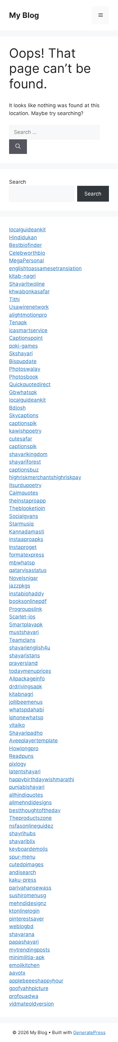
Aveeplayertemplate (33, 740)
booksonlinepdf (28, 601)
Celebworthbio (27, 253)
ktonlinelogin (24, 911)
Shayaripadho (26, 733)
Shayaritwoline (27, 284)
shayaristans (24, 655)
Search (17, 182)
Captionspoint (26, 338)
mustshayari (24, 632)
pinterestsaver (26, 919)
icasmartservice (28, 330)
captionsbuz (24, 470)
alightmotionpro (28, 315)
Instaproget (23, 547)
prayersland (23, 663)
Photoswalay (24, 369)
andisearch (22, 872)
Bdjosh (17, 408)
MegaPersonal (26, 260)
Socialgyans (23, 516)
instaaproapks (26, 539)
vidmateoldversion (31, 1004)
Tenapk (18, 322)
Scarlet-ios (22, 617)
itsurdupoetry (25, 485)
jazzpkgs (19, 586)
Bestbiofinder (25, 245)
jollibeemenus (26, 702)
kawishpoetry (25, 431)
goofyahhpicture (28, 988)
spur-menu (22, 857)
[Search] (18, 146)
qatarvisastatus (28, 570)
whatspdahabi (26, 710)
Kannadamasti (26, 532)
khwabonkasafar (29, 291)
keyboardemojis (28, 849)
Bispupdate (23, 361)
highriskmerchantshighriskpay (45, 477)
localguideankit (27, 229)
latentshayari (25, 771)
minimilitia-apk (26, 957)
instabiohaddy (26, 594)
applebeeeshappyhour (36, 981)
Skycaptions (23, 415)
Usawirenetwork (29, 307)
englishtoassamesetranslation (45, 268)
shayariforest (25, 462)
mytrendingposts (29, 950)
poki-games (23, 346)
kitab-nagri (22, 276)
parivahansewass (30, 888)
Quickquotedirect (30, 384)
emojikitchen (24, 965)
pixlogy (17, 764)
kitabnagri (21, 694)
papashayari (24, 942)
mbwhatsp (22, 563)
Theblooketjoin (27, 508)
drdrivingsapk (25, 686)
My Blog (24, 15)
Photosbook (23, 377)
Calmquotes (23, 493)
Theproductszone (30, 818)
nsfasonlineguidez (31, 826)
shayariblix (22, 841)
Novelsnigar (23, 578)
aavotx (17, 973)
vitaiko (17, 725)
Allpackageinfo (27, 679)
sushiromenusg (27, 895)
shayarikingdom (28, 454)
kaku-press (22, 880)
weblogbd (21, 926)
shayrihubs (22, 833)
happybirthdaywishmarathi (41, 779)
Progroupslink (25, 609)
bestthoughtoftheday (35, 810)
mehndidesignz (27, 903)
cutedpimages (26, 864)
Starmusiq (21, 524)
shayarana (21, 934)
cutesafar (20, 439)
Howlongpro (23, 748)
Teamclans (22, 640)
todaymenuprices (30, 671)
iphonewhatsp (26, 717)
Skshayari (21, 353)
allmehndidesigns (30, 802)
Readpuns (21, 756)
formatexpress (26, 555)
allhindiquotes (26, 795)
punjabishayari (26, 787)
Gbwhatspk (23, 392)
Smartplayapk (26, 624)
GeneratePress (89, 1032)
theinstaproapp (27, 501)
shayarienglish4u (29, 648)
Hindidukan (23, 237)
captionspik (23, 423)
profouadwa (23, 996)
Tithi (14, 299)
